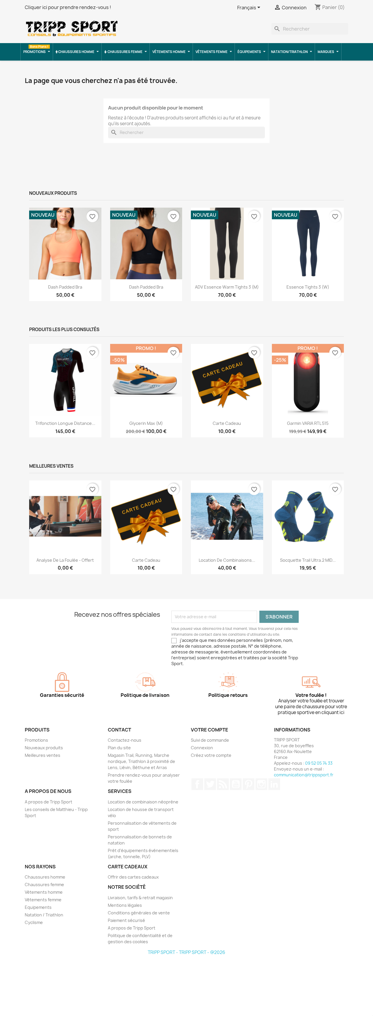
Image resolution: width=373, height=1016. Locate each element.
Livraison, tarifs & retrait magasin (140, 897)
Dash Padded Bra (65, 287)
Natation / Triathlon (44, 915)
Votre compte (209, 730)
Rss (223, 784)
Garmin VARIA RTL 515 (307, 423)
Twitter (210, 784)
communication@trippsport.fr (303, 775)
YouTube (236, 784)
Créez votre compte (211, 755)
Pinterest (248, 784)
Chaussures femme (44, 884)
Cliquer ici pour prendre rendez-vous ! (68, 7)
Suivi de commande (210, 740)
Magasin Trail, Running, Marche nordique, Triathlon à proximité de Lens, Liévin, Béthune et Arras (141, 761)
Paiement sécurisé (126, 920)
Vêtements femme (43, 899)
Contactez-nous (124, 740)
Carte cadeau (227, 423)
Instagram (261, 784)
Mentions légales (125, 905)
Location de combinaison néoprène (143, 802)
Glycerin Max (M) (146, 423)
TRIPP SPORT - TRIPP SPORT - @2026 (186, 952)
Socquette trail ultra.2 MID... (308, 560)
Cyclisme (34, 922)
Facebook (197, 784)
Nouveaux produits (44, 747)
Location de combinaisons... (227, 560)
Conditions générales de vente (139, 913)
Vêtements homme (44, 892)
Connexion (202, 747)
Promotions (36, 740)
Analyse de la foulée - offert (65, 560)
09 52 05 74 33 (318, 763)
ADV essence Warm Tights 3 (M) (227, 287)
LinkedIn (274, 784)
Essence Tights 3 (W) (307, 287)
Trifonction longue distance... (65, 423)
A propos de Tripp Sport (48, 802)
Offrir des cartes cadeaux (133, 877)
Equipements (38, 907)
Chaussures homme (45, 877)
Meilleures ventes (42, 755)
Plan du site (119, 747)
